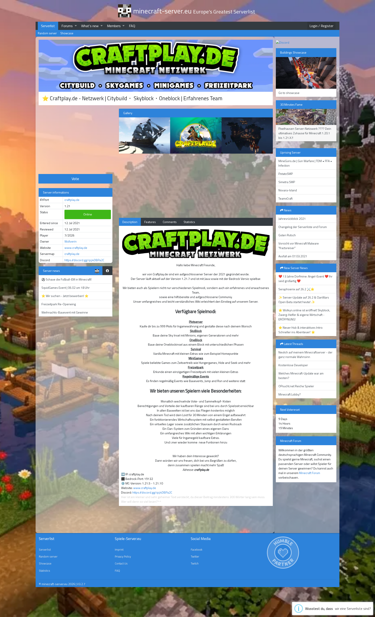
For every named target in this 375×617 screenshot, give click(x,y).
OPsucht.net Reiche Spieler (296, 386)
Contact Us (121, 563)
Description (129, 222)
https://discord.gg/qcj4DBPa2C (84, 260)
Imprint (119, 549)
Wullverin (70, 241)
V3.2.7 (81, 584)
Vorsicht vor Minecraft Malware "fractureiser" (298, 245)
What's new (90, 25)
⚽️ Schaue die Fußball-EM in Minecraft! (66, 279)
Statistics (189, 222)
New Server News (295, 268)
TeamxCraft (285, 198)
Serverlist (48, 25)
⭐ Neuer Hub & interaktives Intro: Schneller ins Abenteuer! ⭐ (300, 329)
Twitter (195, 556)
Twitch (195, 563)
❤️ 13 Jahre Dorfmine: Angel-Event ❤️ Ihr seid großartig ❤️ (305, 278)
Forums (67, 25)
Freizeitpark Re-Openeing (58, 304)
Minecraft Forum (309, 473)
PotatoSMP (285, 173)
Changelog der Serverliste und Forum (302, 227)
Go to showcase (288, 92)
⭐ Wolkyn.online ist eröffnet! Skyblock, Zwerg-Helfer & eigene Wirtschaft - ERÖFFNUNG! (304, 315)
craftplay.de (71, 199)
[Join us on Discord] (282, 42)
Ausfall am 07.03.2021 (292, 256)
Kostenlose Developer (293, 365)
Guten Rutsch (287, 235)
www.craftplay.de (75, 247)
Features (150, 222)
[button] (76, 26)
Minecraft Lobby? (289, 394)
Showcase (66, 33)
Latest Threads (293, 343)
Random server (47, 33)
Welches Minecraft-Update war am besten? (301, 375)
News (287, 210)
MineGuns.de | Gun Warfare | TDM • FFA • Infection (305, 163)
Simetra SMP (286, 182)
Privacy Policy (123, 556)
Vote (75, 179)
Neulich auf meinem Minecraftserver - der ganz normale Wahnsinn (305, 354)
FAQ (132, 25)
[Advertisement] (75, 139)
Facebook (196, 549)
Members (114, 25)
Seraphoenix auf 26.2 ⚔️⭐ (296, 289)
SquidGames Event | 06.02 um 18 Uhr (65, 287)
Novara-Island (287, 190)
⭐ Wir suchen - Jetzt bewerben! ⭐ (64, 296)
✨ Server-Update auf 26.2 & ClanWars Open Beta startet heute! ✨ (303, 299)
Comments (170, 222)
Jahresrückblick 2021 (292, 218)
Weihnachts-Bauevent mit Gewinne (64, 312)
